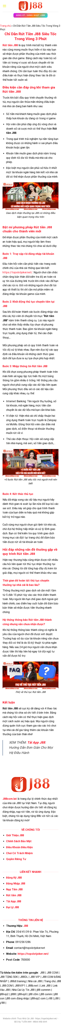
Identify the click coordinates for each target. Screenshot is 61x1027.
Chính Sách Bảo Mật (19, 841)
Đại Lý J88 (12, 907)
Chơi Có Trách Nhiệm (19, 853)
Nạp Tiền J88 (14, 889)
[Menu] (4, 6)
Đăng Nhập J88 (15, 883)
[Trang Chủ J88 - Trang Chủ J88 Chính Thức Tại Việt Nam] (30, 6)
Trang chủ (5, 25)
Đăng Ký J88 (14, 877)
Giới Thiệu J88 (15, 835)
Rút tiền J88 (13, 895)
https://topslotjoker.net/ (17, 272)
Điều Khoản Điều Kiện (19, 847)
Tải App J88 (36, 742)
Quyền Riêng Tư (16, 859)
